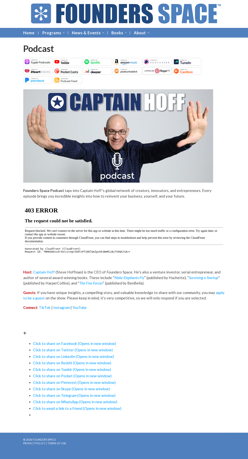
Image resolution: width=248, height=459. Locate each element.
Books (117, 32)
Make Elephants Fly (129, 277)
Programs (51, 32)
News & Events (86, 32)
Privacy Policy (34, 443)
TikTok (45, 307)
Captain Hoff (44, 272)
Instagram (61, 307)
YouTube (79, 307)
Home (28, 32)
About (140, 32)
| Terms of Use (56, 443)
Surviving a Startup (203, 277)
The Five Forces (91, 283)
